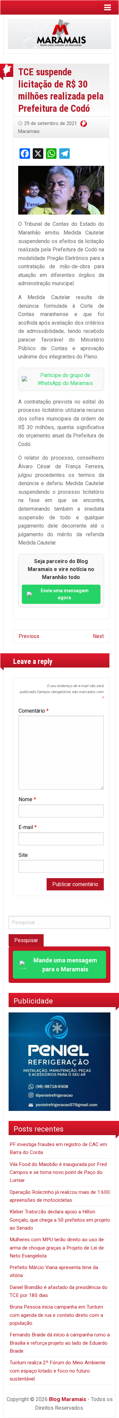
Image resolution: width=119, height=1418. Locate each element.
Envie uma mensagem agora (65, 594)
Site (23, 855)
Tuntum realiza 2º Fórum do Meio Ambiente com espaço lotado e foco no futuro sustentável (57, 1371)
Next (98, 636)
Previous (29, 636)
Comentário (34, 711)
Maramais (29, 131)
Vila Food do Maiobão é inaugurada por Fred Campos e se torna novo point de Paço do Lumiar (58, 1172)
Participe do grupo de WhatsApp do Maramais (65, 379)
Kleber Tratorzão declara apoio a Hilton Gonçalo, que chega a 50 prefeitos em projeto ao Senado (60, 1220)
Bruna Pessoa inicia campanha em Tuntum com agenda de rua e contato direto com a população (56, 1315)
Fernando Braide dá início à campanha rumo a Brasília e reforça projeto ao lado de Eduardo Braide (60, 1343)
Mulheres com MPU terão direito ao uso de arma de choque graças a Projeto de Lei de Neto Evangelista (57, 1248)
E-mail (28, 827)
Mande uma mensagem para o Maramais (65, 965)
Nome (27, 799)
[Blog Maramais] (59, 34)
